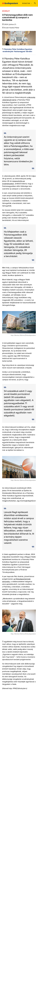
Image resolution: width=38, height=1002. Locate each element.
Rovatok (26, 3)
